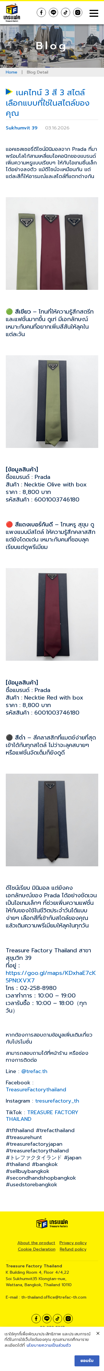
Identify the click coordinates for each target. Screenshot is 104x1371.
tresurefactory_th (57, 1101)
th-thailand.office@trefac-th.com (53, 1297)
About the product (36, 1243)
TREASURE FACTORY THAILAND (42, 1115)
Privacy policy (73, 1243)
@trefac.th (34, 1071)
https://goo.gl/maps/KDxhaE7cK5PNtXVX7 (51, 977)
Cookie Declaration (36, 1249)
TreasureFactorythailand (38, 1090)
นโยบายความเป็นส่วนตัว (49, 1345)
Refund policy (73, 1249)
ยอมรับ (87, 1361)
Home (11, 72)
